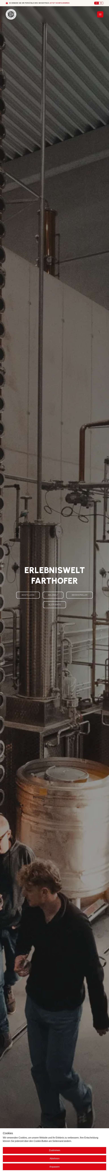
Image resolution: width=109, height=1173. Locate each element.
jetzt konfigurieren (59, 3)
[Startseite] (11, 14)
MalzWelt (53, 595)
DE (97, 3)
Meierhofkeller (79, 595)
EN (101, 3)
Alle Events (54, 604)
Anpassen (54, 1167)
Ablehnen (54, 1158)
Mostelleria (28, 595)
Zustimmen (54, 1150)
